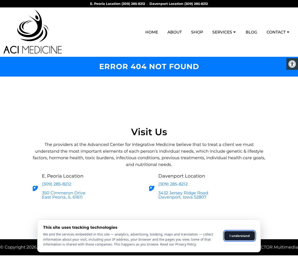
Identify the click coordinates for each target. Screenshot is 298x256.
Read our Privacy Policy (178, 244)
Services (222, 32)
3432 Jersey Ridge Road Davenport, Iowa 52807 (183, 195)
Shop (197, 32)
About (174, 32)
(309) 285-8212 (133, 4)
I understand (240, 236)
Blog (251, 32)
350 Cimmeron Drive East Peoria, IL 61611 (63, 195)
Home (151, 32)
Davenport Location (166, 4)
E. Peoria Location (106, 4)
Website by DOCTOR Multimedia (263, 247)
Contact (276, 32)
